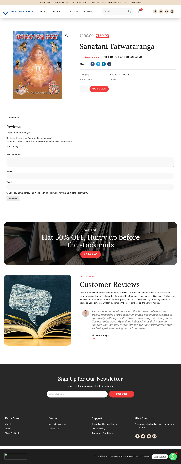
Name (10, 171)
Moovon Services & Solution (165, 456)
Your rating (13, 146)
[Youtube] (166, 11)
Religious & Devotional (120, 75)
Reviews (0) (13, 118)
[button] (92, 64)
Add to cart (99, 89)
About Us (58, 11)
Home (43, 11)
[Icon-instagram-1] (172, 11)
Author (74, 11)
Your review (13, 155)
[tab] (13, 118)
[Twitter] (161, 11)
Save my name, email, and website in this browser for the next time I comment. (48, 193)
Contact (89, 11)
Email (10, 182)
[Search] (129, 11)
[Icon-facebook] (155, 11)
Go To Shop (90, 254)
